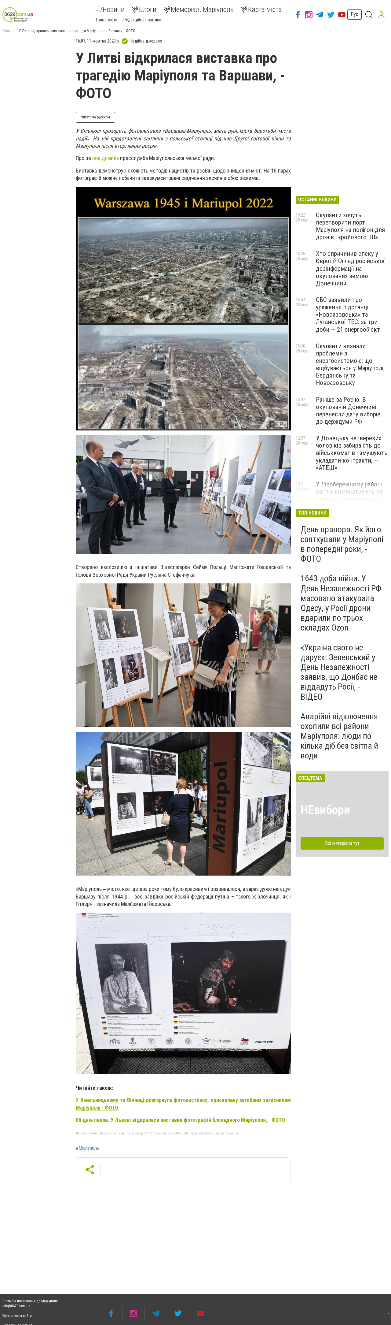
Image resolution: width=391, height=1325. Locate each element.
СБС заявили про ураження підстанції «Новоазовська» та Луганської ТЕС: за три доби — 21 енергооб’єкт (348, 314)
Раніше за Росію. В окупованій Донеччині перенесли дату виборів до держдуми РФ (348, 410)
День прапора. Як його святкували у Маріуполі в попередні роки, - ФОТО (342, 544)
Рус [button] (354, 14)
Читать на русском (95, 117)
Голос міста (106, 19)
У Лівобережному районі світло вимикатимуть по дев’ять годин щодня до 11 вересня (349, 495)
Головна (8, 31)
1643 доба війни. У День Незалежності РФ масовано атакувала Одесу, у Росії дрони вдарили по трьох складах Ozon (341, 603)
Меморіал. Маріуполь (202, 9)
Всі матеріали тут (342, 843)
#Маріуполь (87, 1148)
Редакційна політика (142, 19)
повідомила (105, 158)
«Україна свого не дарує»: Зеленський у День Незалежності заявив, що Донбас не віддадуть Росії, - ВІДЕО (339, 672)
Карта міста (265, 9)
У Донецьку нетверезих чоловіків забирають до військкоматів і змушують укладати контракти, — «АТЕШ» (352, 452)
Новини (114, 9)
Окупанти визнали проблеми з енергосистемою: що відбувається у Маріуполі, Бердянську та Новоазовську (350, 364)
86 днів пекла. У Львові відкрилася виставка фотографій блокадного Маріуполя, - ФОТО (180, 1120)
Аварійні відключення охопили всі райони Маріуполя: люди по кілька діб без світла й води (339, 736)
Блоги (147, 9)
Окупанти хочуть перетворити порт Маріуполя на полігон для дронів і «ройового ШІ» (350, 226)
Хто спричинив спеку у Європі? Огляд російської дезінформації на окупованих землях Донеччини (350, 268)
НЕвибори (325, 810)
